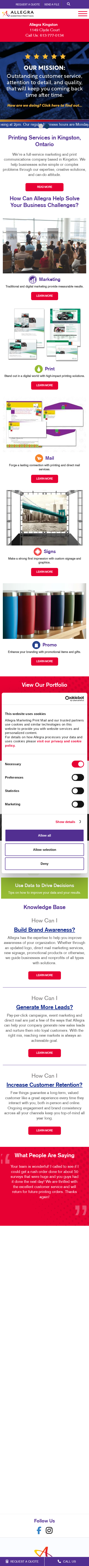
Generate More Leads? (44, 1007)
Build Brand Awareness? (44, 930)
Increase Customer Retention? (44, 1085)
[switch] (78, 777)
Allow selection (44, 849)
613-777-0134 (52, 36)
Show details (65, 821)
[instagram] (49, 1530)
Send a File (51, 4)
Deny (44, 863)
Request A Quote (28, 4)
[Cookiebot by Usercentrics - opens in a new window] (65, 698)
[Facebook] (39, 1530)
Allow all (44, 835)
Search (69, 4)
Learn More (44, 975)
